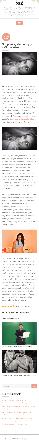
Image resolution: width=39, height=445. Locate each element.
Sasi (20, 3)
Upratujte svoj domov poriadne (14, 424)
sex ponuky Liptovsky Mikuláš (23, 119)
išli (21, 222)
